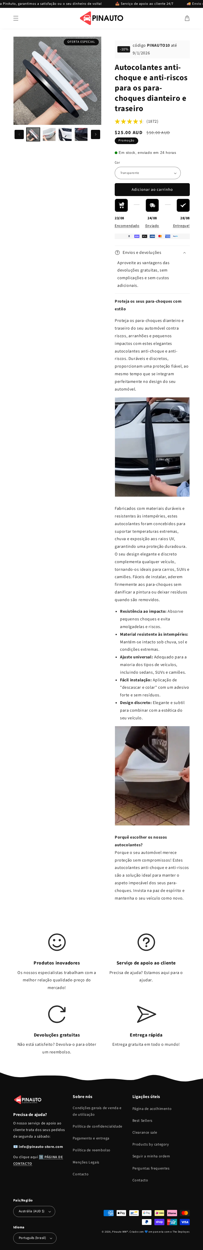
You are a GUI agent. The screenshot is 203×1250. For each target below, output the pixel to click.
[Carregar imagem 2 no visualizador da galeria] (49, 134)
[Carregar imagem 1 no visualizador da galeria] (33, 134)
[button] (16, 18)
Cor (117, 162)
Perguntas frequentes (151, 1168)
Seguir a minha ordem (151, 1156)
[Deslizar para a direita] (95, 134)
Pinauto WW (119, 1232)
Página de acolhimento (152, 1108)
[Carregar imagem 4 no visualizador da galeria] (81, 134)
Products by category (150, 1144)
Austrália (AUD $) (32, 1211)
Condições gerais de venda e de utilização (97, 1111)
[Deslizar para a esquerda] (19, 134)
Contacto (81, 1174)
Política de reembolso (91, 1150)
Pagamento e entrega (91, 1138)
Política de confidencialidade (97, 1126)
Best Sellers (142, 1120)
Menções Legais (86, 1162)
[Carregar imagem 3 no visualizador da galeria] (65, 134)
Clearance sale (144, 1132)
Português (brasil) (32, 1237)
